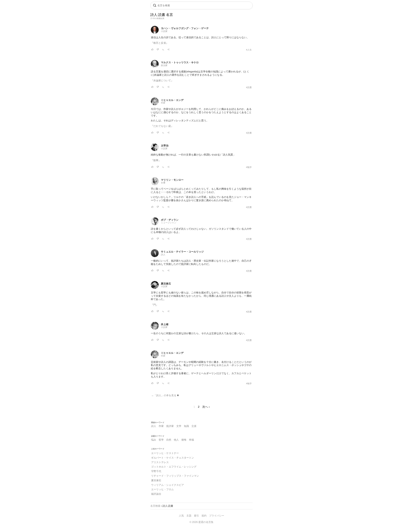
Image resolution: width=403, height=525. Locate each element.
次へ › (206, 406)
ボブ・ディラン (170, 220)
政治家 (164, 65)
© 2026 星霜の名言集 (201, 522)
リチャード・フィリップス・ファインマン (175, 475)
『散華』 (156, 160)
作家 (163, 103)
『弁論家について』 (162, 80)
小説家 (164, 31)
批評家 (170, 426)
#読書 (249, 87)
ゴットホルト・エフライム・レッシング (173, 466)
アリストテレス (160, 462)
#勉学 (249, 167)
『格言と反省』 (159, 43)
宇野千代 (156, 471)
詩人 (163, 254)
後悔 (183, 439)
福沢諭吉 (156, 494)
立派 (193, 426)
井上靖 (164, 324)
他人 (176, 439)
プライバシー (216, 515)
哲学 (161, 439)
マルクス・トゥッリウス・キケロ (180, 62)
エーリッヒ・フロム (162, 489)
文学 (178, 426)
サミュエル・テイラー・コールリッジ (182, 251)
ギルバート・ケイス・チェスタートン (172, 457)
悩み (153, 439)
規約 (204, 515)
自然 (168, 439)
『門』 (154, 305)
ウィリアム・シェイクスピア (167, 485)
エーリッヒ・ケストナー (165, 453)
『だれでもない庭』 (162, 126)
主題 (188, 515)
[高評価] (152, 49)
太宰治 (164, 145)
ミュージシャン (168, 222)
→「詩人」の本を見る (164, 395)
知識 (186, 426)
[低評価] (158, 49)
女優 (163, 182)
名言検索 (155, 506)
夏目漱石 (166, 283)
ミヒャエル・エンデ (172, 100)
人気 (181, 515)
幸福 (191, 439)
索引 (196, 515)
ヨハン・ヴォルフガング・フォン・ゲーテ (185, 28)
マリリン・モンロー (172, 180)
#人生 (249, 49)
